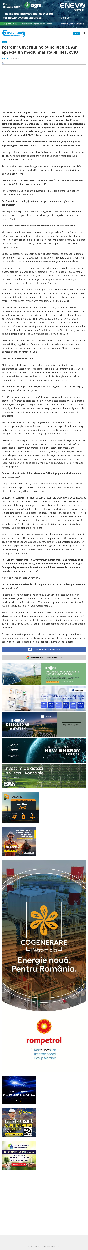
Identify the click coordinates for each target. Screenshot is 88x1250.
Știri (4, 42)
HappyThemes (54, 1246)
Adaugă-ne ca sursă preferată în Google (46, 657)
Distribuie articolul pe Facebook (46, 649)
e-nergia (5, 58)
